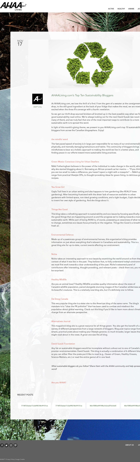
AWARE (131, 9)
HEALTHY (121, 9)
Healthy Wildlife (59, 279)
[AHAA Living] (13, 6)
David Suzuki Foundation (63, 344)
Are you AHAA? (58, 382)
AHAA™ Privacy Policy (7, 459)
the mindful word (59, 139)
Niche (54, 254)
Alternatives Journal (60, 321)
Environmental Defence (62, 235)
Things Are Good (59, 209)
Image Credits (20, 459)
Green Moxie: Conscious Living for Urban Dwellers (75, 162)
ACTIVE (111, 9)
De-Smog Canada (59, 299)
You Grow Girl (58, 187)
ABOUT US (129, 445)
